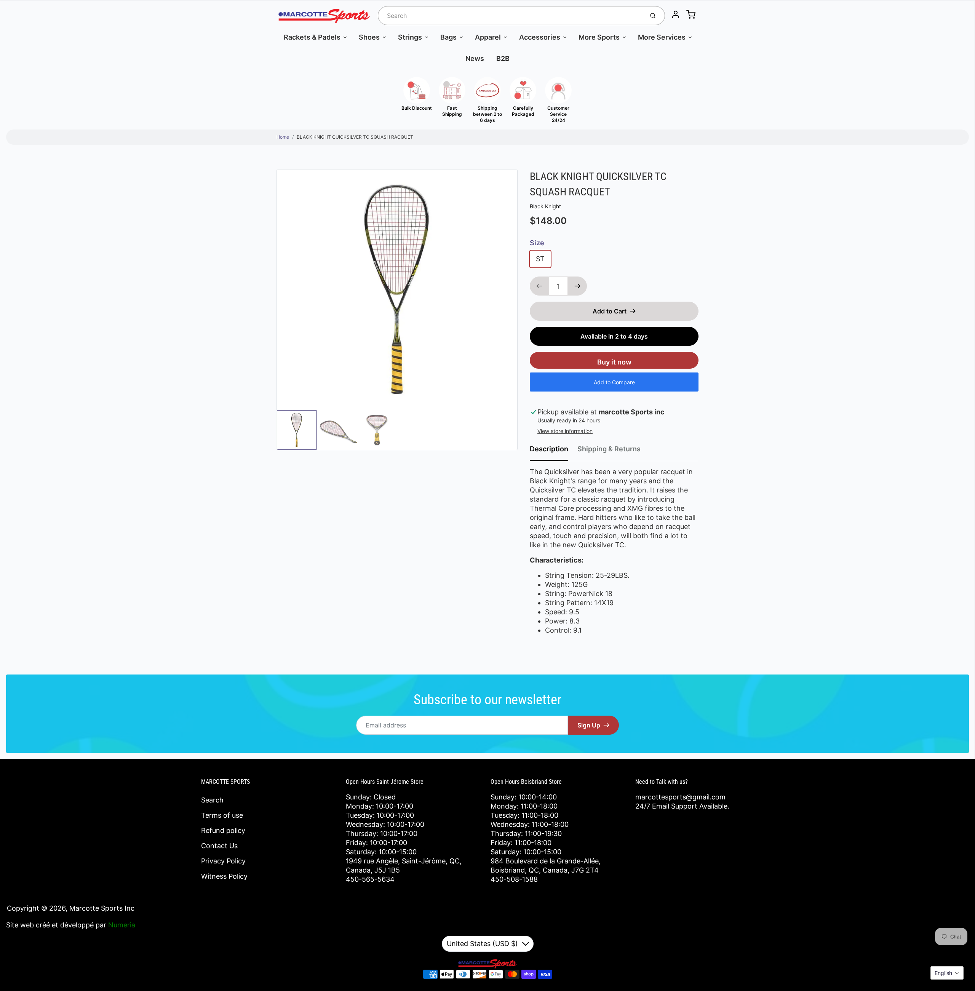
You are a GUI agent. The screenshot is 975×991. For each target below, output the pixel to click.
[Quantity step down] (539, 286)
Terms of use (222, 815)
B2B (503, 58)
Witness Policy (224, 876)
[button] (947, 973)
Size (537, 243)
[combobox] (510, 15)
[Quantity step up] (577, 286)
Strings (410, 37)
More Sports (599, 37)
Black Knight (545, 206)
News (474, 58)
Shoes (369, 37)
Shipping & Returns (609, 449)
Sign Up (588, 725)
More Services (662, 37)
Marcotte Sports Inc (101, 908)
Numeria (121, 925)
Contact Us (219, 846)
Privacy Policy (223, 861)
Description (549, 449)
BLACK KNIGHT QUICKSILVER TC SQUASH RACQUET (355, 137)
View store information (565, 431)
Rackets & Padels (312, 37)
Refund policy (223, 830)
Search (212, 800)
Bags (448, 37)
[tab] (553, 451)
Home (283, 137)
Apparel (488, 37)
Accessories (539, 37)
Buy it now (614, 362)
